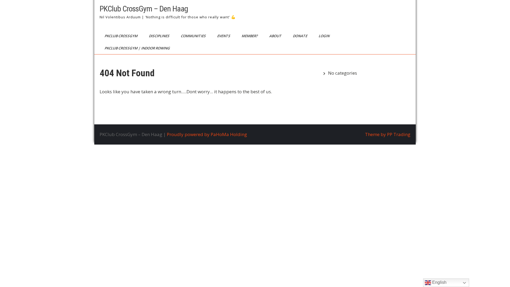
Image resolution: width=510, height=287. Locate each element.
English (439, 282)
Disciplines (159, 35)
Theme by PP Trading (387, 134)
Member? (250, 35)
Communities (193, 35)
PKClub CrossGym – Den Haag (144, 8)
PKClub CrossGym (121, 35)
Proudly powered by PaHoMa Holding (207, 134)
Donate (300, 35)
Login (324, 35)
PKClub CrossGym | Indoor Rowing (137, 48)
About (276, 35)
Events (224, 35)
